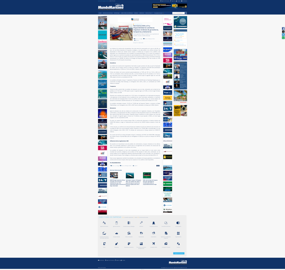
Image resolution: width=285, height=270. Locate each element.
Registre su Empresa (179, 253)
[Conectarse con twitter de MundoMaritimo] (283, 31)
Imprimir (137, 40)
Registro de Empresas (110, 260)
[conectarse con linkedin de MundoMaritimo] (283, 34)
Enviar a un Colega (138, 38)
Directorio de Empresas (127, 13)
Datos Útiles (149, 13)
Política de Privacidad (102, 267)
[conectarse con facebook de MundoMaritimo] (283, 28)
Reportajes (116, 13)
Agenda (136, 13)
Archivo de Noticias (108, 13)
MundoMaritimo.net (158, 13)
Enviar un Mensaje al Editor (150, 38)
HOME (100, 13)
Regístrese (118, 260)
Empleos (123, 260)
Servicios (141, 13)
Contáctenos (102, 260)
